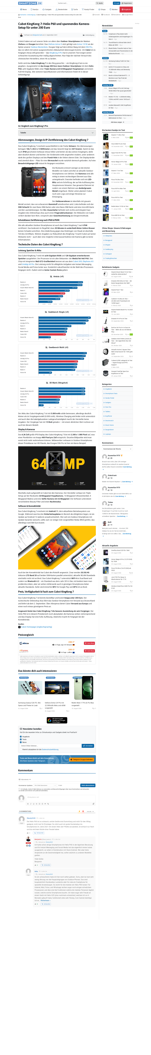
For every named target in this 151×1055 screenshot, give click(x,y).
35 (128, 164)
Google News (128, 15)
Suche (100, 3)
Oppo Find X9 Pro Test (118, 153)
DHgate (107, 245)
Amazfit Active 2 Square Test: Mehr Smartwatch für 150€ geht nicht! (122, 352)
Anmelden (89, 746)
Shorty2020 (49, 842)
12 (132, 356)
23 (128, 218)
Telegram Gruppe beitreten (82, 760)
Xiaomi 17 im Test (117, 171)
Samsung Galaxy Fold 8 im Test (119, 61)
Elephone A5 (88, 261)
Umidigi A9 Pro (28, 264)
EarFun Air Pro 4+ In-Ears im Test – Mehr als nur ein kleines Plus (121, 330)
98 (128, 137)
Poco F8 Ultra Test (117, 179)
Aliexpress (108, 236)
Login (117, 3)
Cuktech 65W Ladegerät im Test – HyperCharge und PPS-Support (121, 363)
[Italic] (30, 804)
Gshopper (108, 254)
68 (128, 155)
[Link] (48, 804)
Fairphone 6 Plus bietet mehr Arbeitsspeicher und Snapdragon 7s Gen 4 (120, 36)
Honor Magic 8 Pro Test (119, 162)
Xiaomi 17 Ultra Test (118, 135)
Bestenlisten (62, 9)
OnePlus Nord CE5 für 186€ (120, 550)
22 (128, 209)
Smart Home (109, 425)
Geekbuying (109, 249)
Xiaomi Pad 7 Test (117, 290)
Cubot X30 (77, 261)
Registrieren (128, 3)
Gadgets (48, 9)
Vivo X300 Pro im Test (118, 144)
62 (128, 182)
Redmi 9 (22, 290)
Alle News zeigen (116, 122)
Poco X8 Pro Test (117, 197)
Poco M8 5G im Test (117, 215)
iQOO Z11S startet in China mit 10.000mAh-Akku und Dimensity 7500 (119, 69)
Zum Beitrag (126, 481)
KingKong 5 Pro (56, 53)
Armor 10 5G (82, 44)
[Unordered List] (42, 804)
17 (95, 708)
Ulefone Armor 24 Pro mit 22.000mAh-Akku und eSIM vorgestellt (55, 705)
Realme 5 (23, 296)
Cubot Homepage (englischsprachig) (36, 627)
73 (128, 146)
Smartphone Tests (111, 393)
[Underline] (33, 804)
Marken (115, 9)
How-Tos (108, 407)
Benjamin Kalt (37, 35)
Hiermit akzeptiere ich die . (40, 749)
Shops (103, 9)
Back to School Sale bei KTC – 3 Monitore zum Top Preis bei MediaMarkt (119, 78)
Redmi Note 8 (24, 299)
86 (128, 173)
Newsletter (116, 15)
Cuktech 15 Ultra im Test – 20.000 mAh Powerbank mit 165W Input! (120, 301)
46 (132, 573)
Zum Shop (90, 643)
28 (132, 276)
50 (128, 191)
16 (128, 334)
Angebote (127, 9)
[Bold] (28, 804)
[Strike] (36, 804)
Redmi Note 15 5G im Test (119, 206)
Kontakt (97, 15)
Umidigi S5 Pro (24, 285)
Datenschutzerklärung (50, 749)
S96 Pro (89, 47)
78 (128, 200)
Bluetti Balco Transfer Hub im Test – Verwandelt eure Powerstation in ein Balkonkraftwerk (121, 51)
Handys (35, 9)
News (24, 9)
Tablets (107, 411)
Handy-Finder (89, 9)
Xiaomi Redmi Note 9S (26, 287)
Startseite (23, 14)
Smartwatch (109, 421)
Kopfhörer (108, 416)
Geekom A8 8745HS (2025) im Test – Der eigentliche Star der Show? (121, 341)
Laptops (108, 434)
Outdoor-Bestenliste (39, 47)
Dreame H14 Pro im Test (119, 319)
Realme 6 (23, 282)
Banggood (108, 240)
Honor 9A (23, 301)
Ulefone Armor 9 (55, 44)
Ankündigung (31, 14)
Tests (24, 739)
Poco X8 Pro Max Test (118, 188)
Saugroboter (109, 430)
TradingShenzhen (111, 258)
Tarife (75, 9)
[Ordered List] (39, 804)
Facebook (106, 15)
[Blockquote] (45, 804)
